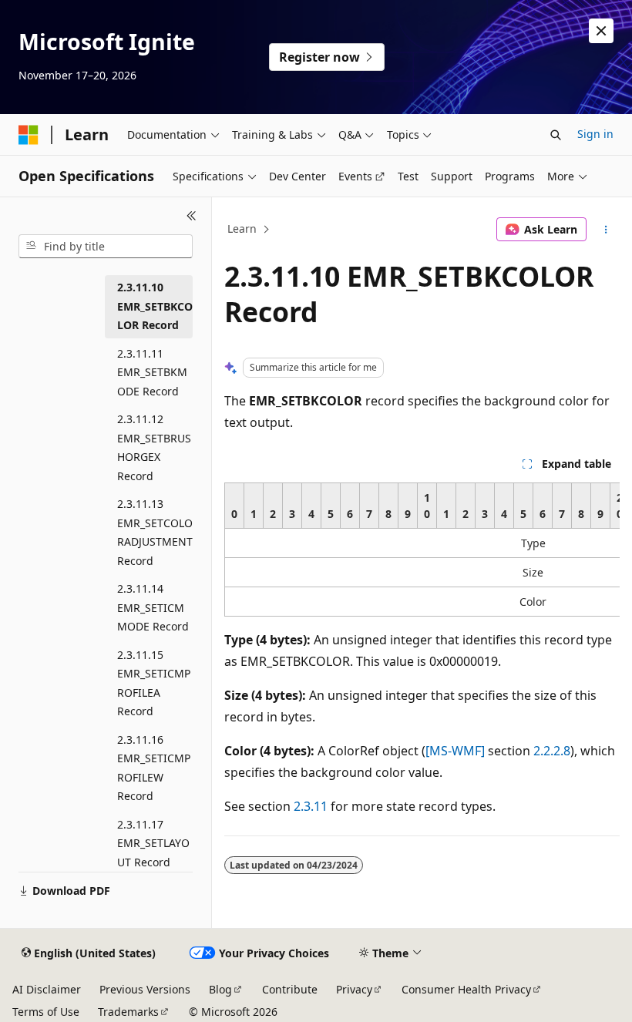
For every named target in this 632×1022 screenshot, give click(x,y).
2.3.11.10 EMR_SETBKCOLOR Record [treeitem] (155, 306)
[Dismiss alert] (601, 30)
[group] (422, 549)
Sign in (595, 133)
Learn (242, 228)
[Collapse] (191, 215)
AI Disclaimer (46, 989)
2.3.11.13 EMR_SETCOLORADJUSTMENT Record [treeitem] (155, 532)
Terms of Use (45, 1011)
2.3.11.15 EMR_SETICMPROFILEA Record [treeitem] (153, 683)
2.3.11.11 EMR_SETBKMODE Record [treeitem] (152, 372)
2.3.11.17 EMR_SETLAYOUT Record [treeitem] (153, 843)
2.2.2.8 (551, 750)
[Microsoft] (28, 135)
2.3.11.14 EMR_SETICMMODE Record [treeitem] (153, 607)
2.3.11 (311, 806)
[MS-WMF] (455, 750)
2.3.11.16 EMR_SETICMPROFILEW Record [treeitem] (153, 768)
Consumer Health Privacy (466, 989)
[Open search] (555, 135)
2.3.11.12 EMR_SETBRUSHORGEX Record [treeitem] (154, 447)
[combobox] (105, 246)
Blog (220, 989)
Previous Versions (144, 989)
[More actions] (606, 229)
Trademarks (128, 1011)
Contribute (290, 989)
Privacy (354, 989)
